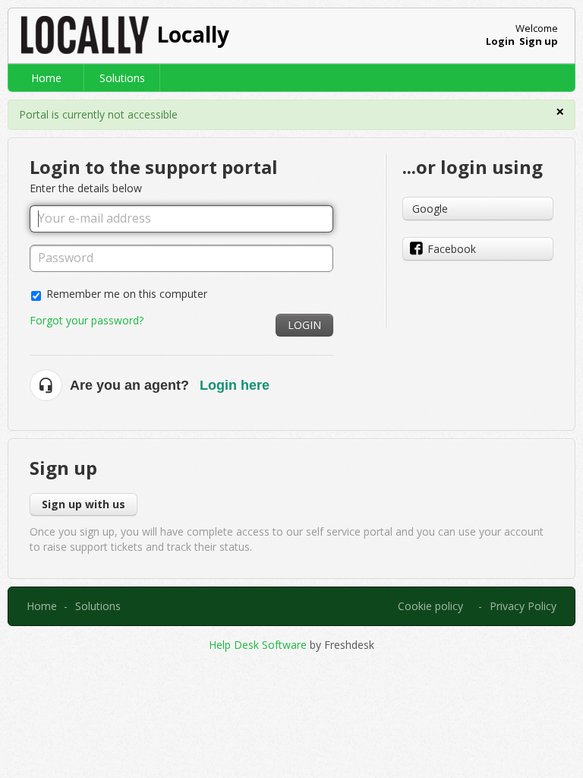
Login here (234, 385)
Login (304, 325)
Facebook (451, 249)
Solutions (122, 78)
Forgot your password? (86, 320)
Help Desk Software (259, 644)
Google (430, 208)
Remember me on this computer (126, 293)
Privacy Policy (523, 606)
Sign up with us (83, 504)
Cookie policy (430, 606)
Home (46, 78)
